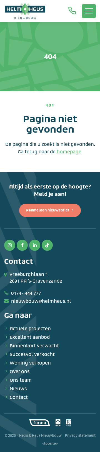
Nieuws (18, 388)
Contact (19, 397)
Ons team (21, 380)
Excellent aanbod (30, 337)
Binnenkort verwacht (34, 345)
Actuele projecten (30, 328)
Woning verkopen (30, 363)
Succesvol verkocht (32, 354)
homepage (69, 151)
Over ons (20, 371)
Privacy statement (80, 436)
